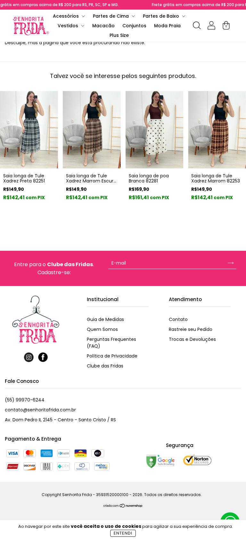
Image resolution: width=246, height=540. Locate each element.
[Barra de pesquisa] (197, 26)
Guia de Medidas (105, 319)
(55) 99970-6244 (25, 400)
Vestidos (68, 25)
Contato (178, 319)
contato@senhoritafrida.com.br (40, 410)
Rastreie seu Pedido (190, 329)
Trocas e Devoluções (192, 339)
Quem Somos (102, 329)
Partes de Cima (111, 16)
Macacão (103, 25)
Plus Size (119, 35)
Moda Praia (167, 25)
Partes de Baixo (161, 16)
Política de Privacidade (112, 356)
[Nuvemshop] (123, 506)
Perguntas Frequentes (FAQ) (111, 342)
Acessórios (66, 16)
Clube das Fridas (105, 366)
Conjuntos (134, 25)
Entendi (123, 533)
